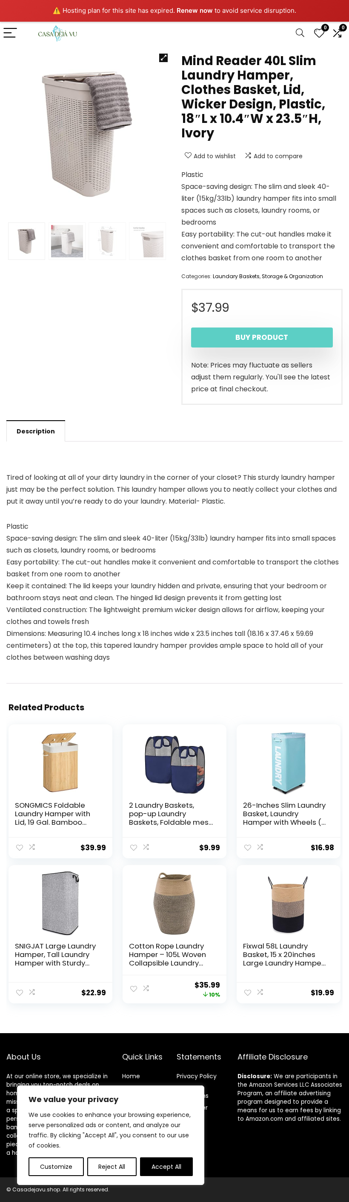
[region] (110, 1135)
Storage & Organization (292, 276)
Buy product (261, 337)
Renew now (195, 10)
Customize (56, 1166)
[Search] (300, 33)
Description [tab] (36, 431)
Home (131, 1076)
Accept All (166, 1166)
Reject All (111, 1166)
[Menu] (10, 33)
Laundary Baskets (236, 276)
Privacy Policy (197, 1076)
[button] (163, 58)
